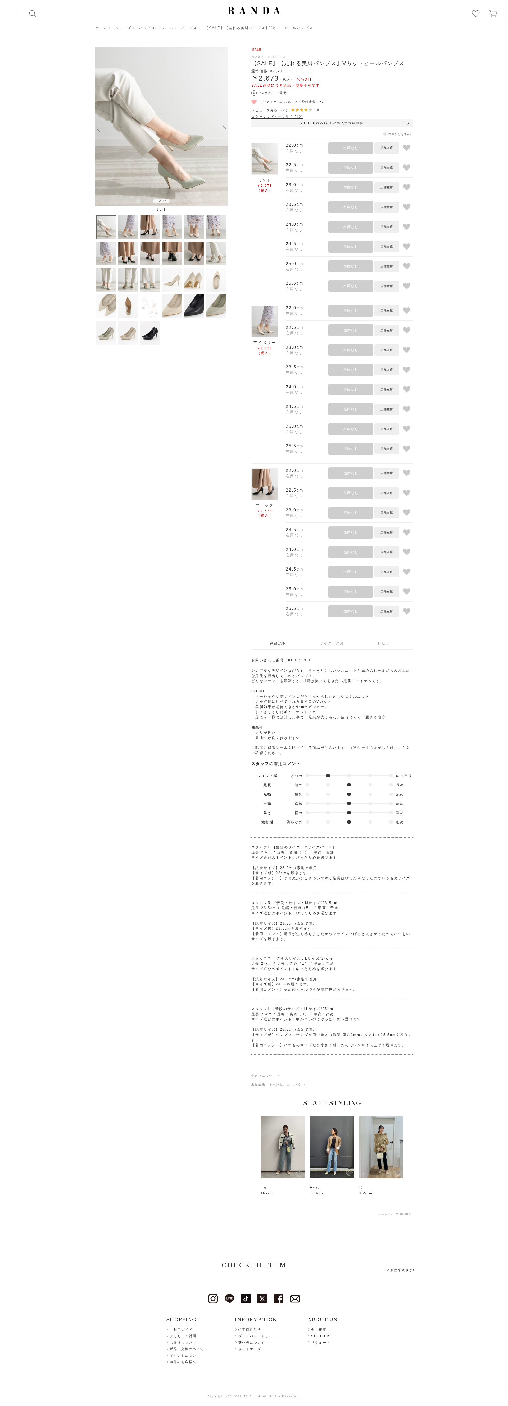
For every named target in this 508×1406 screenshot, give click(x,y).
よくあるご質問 (183, 1336)
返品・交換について (187, 1349)
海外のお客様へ (183, 1362)
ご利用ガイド (181, 1330)
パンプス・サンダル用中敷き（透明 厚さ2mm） (320, 1035)
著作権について (251, 1343)
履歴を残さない (403, 1270)
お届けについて (183, 1343)
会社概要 (318, 1330)
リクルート (320, 1343)
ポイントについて (185, 1356)
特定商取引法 (249, 1330)
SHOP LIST (322, 1336)
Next (224, 128)
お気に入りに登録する (406, 148)
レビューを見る (270, 110)
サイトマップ (249, 1349)
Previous (98, 128)
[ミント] (161, 126)
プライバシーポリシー (257, 1336)
